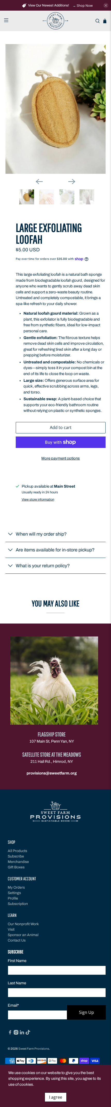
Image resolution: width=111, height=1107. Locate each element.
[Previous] (39, 181)
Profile (13, 898)
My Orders (16, 887)
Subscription (18, 904)
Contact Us (17, 940)
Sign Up (86, 1012)
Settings (14, 893)
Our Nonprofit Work (23, 924)
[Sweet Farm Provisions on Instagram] (16, 1033)
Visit (11, 929)
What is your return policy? (43, 565)
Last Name (17, 983)
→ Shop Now (83, 5)
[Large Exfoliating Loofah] (55, 109)
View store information (38, 499)
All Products (17, 851)
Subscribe (16, 856)
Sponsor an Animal (23, 935)
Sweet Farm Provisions (33, 1048)
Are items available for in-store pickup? (55, 549)
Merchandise (18, 862)
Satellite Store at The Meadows (51, 754)
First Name (17, 961)
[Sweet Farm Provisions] (55, 21)
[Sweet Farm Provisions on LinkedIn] (22, 1033)
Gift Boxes (16, 867)
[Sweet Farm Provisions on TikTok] (28, 1033)
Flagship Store (52, 734)
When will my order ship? (41, 534)
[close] (105, 5)
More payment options (60, 458)
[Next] (72, 181)
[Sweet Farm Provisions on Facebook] (10, 1033)
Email (13, 1005)
